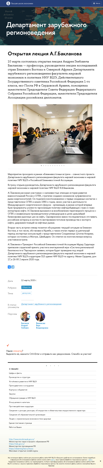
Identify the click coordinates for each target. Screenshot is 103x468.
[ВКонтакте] (9, 266)
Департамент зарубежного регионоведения (41, 304)
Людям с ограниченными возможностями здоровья (30, 419)
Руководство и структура (19, 377)
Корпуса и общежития (18, 390)
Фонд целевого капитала (19, 402)
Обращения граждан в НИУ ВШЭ (22, 398)
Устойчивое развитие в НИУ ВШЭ (23, 381)
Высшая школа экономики (22, 3)
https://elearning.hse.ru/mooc (21, 448)
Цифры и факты (15, 373)
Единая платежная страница (20, 423)
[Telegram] (12, 266)
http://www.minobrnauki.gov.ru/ (21, 439)
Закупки (12, 394)
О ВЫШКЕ (14, 369)
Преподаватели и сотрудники (21, 385)
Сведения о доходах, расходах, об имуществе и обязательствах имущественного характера (47, 410)
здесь (53, 460)
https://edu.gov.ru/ (17, 444)
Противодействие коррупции (21, 406)
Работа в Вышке (15, 427)
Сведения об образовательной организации (27, 414)
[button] (10, 134)
